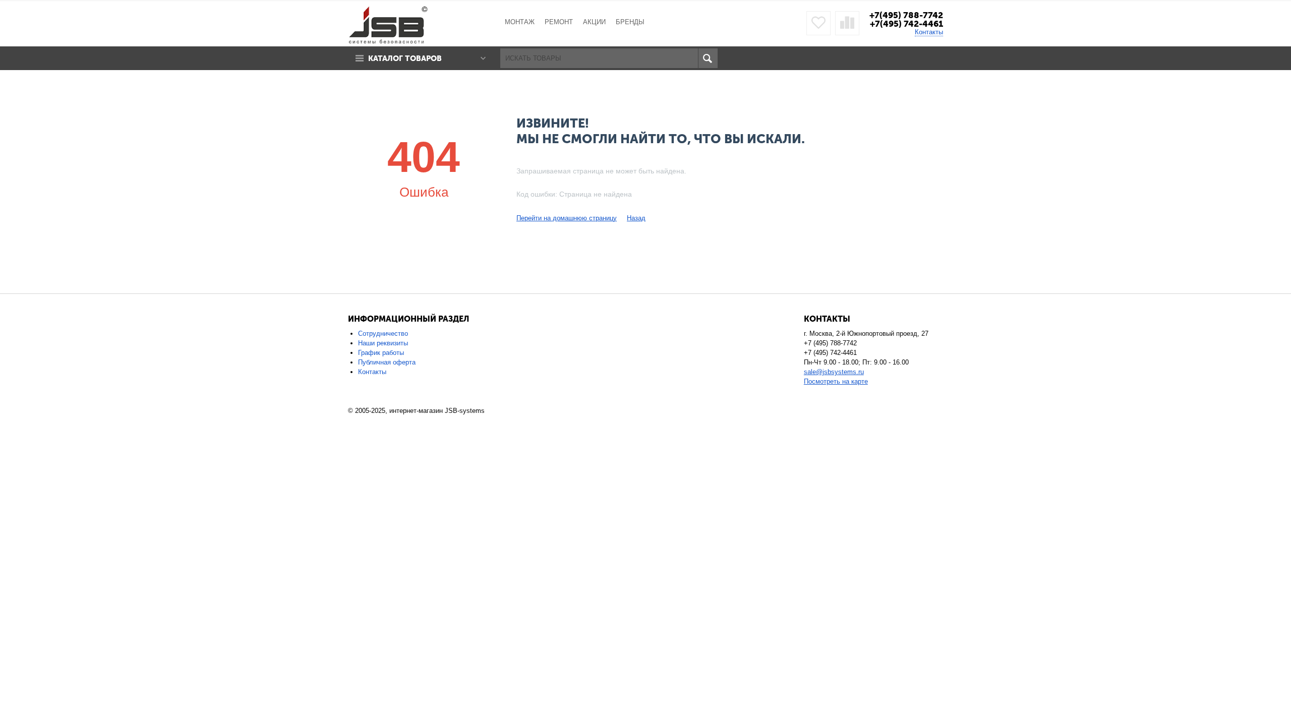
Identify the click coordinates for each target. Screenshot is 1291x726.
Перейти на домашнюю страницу (566, 218)
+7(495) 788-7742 (906, 15)
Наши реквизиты (383, 343)
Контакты (929, 32)
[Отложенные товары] (818, 23)
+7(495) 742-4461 (906, 24)
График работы (381, 352)
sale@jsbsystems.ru (834, 372)
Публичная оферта (387, 362)
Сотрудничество (383, 333)
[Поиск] (708, 58)
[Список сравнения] (847, 23)
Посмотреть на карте (836, 381)
